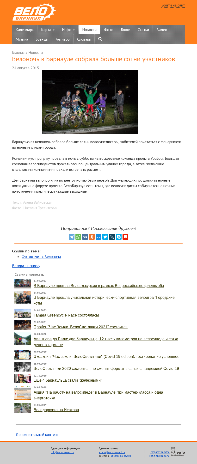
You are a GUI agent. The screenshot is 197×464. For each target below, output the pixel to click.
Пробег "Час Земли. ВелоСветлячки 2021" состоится (81, 327)
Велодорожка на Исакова (56, 410)
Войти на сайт (173, 5)
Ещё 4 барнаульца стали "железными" (68, 380)
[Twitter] (105, 237)
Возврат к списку (26, 265)
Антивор (63, 39)
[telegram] (71, 237)
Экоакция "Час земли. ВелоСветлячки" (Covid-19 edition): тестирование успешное (106, 356)
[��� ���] (98, 237)
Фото (108, 29)
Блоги (125, 29)
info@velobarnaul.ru (62, 452)
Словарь (84, 39)
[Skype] (119, 237)
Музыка (22, 39)
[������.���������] (125, 237)
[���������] (85, 237)
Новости (89, 29)
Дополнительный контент (37, 434)
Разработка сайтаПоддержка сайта (159, 454)
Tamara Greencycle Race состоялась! (66, 315)
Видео (161, 29)
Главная (18, 52)
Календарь (25, 29)
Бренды (42, 39)
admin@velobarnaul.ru (112, 452)
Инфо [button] (67, 29)
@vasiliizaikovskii (121, 456)
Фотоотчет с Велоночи (41, 256)
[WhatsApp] (78, 237)
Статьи (143, 29)
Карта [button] (46, 29)
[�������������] (92, 237)
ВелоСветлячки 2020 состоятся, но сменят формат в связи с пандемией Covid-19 (106, 368)
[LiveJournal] (112, 237)
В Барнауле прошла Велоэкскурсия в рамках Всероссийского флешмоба (99, 286)
